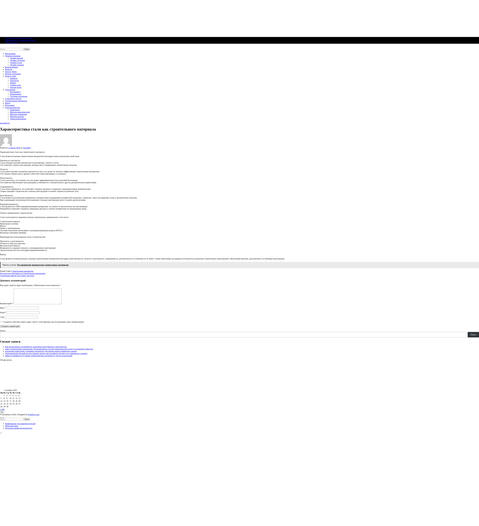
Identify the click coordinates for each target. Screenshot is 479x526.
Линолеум (14, 81)
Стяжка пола (15, 85)
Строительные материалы (16, 101)
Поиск (2, 331)
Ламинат (13, 78)
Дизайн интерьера (12, 56)
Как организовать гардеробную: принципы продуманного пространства (36, 347)
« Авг (2, 409)
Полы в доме (10, 76)
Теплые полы (15, 87)
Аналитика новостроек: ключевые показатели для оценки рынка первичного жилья (40, 351)
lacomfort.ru (5, 47)
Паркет (13, 83)
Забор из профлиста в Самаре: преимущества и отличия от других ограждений (38, 356)
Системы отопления (18, 96)
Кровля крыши (11, 67)
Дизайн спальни (17, 65)
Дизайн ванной (16, 58)
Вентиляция (10, 54)
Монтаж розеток (17, 117)
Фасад (7, 103)
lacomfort (27, 148)
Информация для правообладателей (20, 40)
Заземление (15, 110)
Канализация (15, 94)
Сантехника (10, 90)
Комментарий (6, 303)
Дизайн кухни (16, 63)
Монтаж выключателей (20, 112)
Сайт (2, 317)
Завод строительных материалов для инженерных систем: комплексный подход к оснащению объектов (49, 349)
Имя (2, 308)
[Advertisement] (75, 17)
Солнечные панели (13, 99)
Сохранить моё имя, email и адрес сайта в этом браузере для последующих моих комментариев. (43, 322)
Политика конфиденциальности (18, 38)
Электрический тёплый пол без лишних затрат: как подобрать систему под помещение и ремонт (46, 353)
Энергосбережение (18, 119)
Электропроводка (12, 108)
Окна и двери (11, 72)
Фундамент (10, 105)
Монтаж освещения (18, 114)
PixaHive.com (33, 414)
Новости (8, 69)
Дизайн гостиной (17, 60)
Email (3, 312)
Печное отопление (13, 74)
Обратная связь (11, 42)
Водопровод (15, 92)
